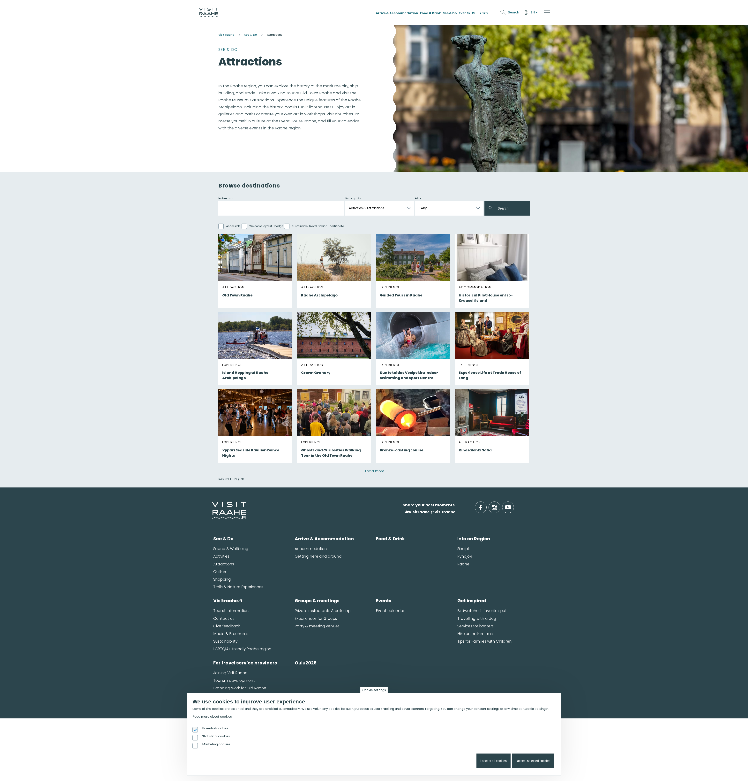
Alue (418, 198)
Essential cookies (215, 728)
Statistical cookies (216, 736)
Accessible (233, 226)
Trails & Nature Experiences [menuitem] (238, 587)
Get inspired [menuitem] (471, 601)
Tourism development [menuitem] (234, 680)
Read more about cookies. (212, 717)
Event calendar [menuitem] (390, 610)
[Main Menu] (546, 12)
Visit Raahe (226, 35)
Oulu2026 (480, 13)
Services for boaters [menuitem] (475, 626)
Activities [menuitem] (221, 556)
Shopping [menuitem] (222, 579)
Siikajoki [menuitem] (463, 548)
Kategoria (353, 198)
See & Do (450, 13)
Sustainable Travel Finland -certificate (318, 226)
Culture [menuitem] (220, 571)
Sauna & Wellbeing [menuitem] (230, 548)
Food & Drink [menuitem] (390, 539)
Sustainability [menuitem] (225, 641)
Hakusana (225, 198)
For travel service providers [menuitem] (245, 663)
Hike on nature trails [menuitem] (475, 633)
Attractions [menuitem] (223, 564)
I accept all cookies (493, 761)
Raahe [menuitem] (463, 564)
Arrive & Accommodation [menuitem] (324, 539)
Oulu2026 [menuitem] (306, 663)
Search (513, 12)
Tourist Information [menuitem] (231, 610)
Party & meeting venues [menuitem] (317, 626)
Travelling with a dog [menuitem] (476, 618)
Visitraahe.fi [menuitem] (227, 601)
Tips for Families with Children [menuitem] (484, 641)
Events (464, 13)
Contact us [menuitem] (223, 618)
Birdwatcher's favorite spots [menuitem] (482, 610)
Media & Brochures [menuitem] (230, 633)
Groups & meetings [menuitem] (317, 601)
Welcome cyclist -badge (266, 226)
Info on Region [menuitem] (473, 539)
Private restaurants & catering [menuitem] (323, 610)
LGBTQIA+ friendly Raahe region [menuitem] (242, 649)
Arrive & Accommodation (397, 13)
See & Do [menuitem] (223, 539)
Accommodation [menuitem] (311, 548)
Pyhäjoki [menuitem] (464, 556)
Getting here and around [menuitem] (318, 556)
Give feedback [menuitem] (226, 626)
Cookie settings (374, 690)
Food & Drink (430, 13)
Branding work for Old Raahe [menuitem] (239, 688)
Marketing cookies (216, 744)
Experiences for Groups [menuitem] (316, 618)
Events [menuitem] (383, 601)
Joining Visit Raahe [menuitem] (230, 673)
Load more (374, 471)
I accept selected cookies (533, 761)
